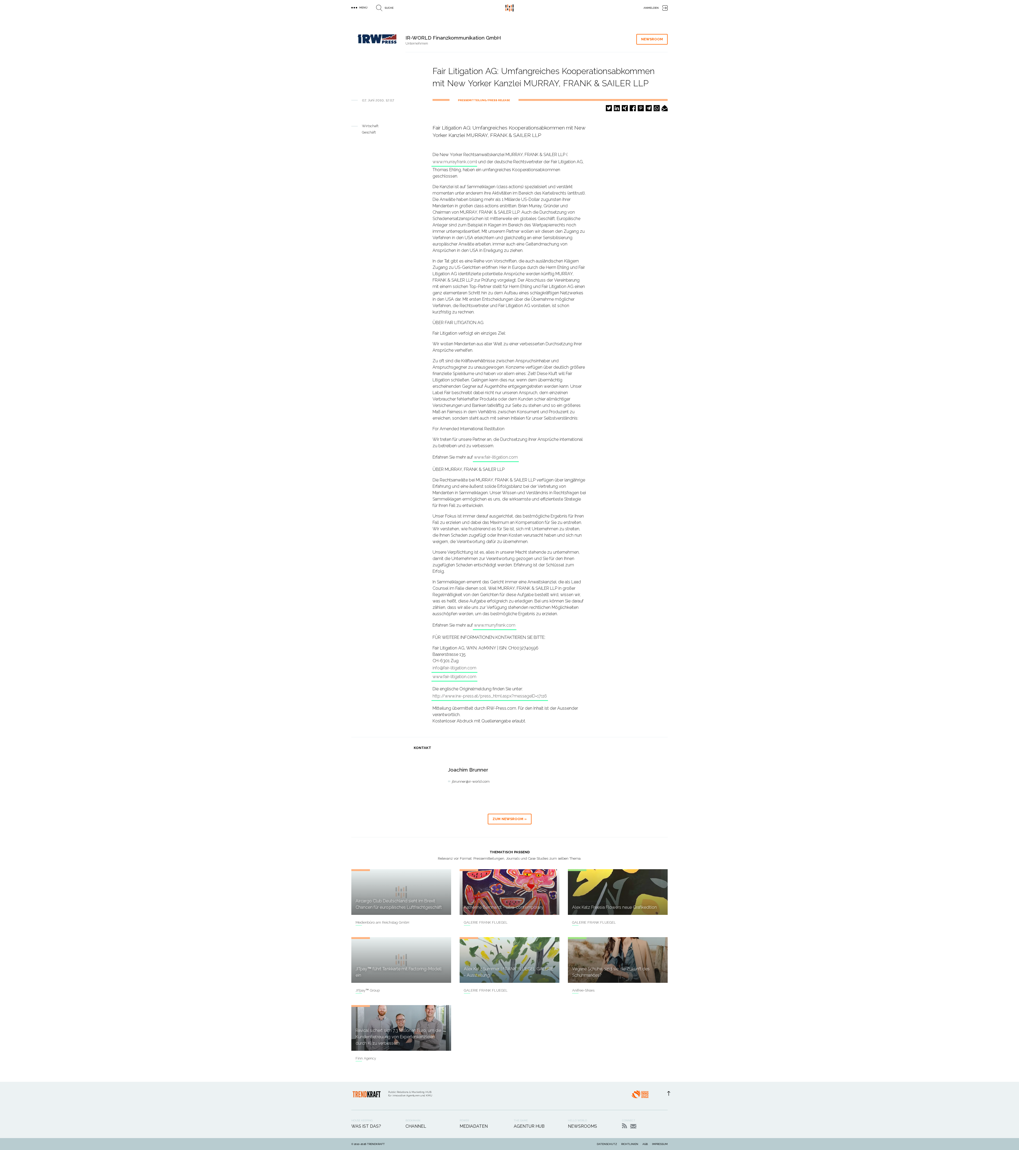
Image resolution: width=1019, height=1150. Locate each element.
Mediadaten (474, 1126)
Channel (415, 1126)
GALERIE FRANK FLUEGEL (486, 922)
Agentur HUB (529, 1126)
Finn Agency (366, 1058)
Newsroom (652, 39)
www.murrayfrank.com (454, 161)
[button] (609, 108)
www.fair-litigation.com (496, 457)
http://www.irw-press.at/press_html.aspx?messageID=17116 (490, 696)
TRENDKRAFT (376, 1144)
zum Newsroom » (510, 819)
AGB (645, 1144)
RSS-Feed (624, 1125)
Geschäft (369, 132)
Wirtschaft (370, 126)
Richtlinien (629, 1144)
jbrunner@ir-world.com (471, 781)
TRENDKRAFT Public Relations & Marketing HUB (509, 8)
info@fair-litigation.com (454, 667)
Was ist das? (366, 1126)
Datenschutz (607, 1144)
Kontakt (633, 1126)
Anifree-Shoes (583, 990)
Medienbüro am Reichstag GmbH (382, 922)
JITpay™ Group (368, 990)
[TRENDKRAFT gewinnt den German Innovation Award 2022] (640, 1095)
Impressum (660, 1144)
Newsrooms (582, 1126)
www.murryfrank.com (494, 625)
